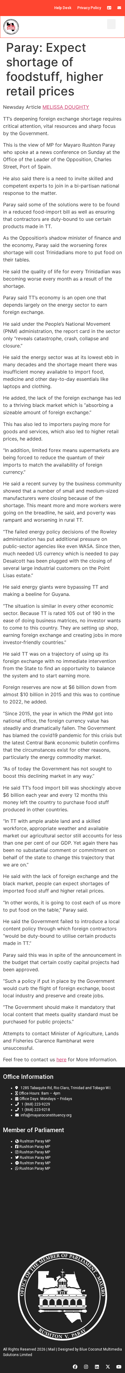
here (61, 1059)
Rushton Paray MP (35, 1141)
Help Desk (62, 8)
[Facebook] (75, 1367)
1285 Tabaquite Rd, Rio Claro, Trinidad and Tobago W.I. (65, 1088)
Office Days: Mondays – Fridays (45, 1099)
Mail (51, 1349)
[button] (111, 24)
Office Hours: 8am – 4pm (39, 1093)
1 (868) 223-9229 (35, 1104)
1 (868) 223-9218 (35, 1110)
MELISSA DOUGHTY (65, 107)
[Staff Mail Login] (119, 8)
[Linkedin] (97, 1367)
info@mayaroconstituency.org (45, 1115)
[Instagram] (86, 1367)
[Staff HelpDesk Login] (109, 8)
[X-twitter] (108, 1367)
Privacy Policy (89, 8)
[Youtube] (119, 1367)
